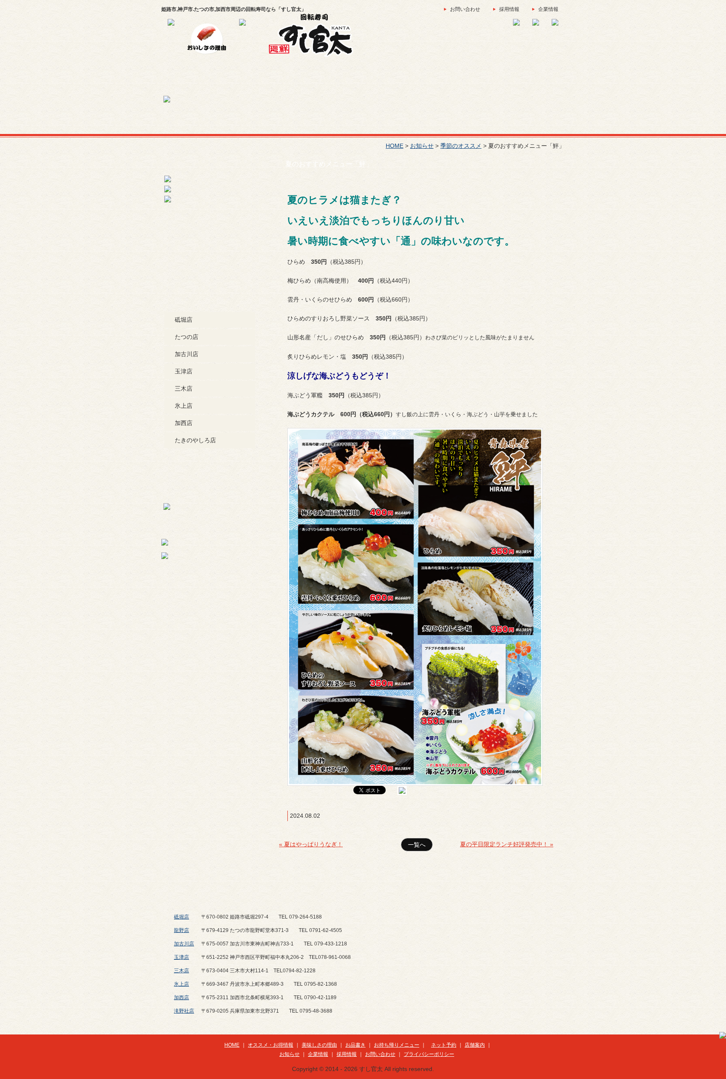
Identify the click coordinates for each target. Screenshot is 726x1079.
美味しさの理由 (319, 1045)
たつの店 (186, 336)
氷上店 (183, 405)
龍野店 (181, 930)
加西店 (183, 423)
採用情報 (509, 9)
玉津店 (183, 371)
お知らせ (422, 145)
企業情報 (548, 9)
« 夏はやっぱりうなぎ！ (311, 844)
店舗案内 (475, 1045)
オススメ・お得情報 (270, 1045)
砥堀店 (183, 319)
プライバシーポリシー (429, 1054)
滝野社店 (184, 1011)
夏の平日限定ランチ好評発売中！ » (506, 844)
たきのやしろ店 (195, 440)
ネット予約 (443, 1045)
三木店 (183, 388)
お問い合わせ (465, 9)
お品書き (355, 1045)
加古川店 (186, 354)
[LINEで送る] (402, 789)
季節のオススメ (460, 145)
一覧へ (417, 844)
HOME (394, 145)
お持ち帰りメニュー (396, 1045)
